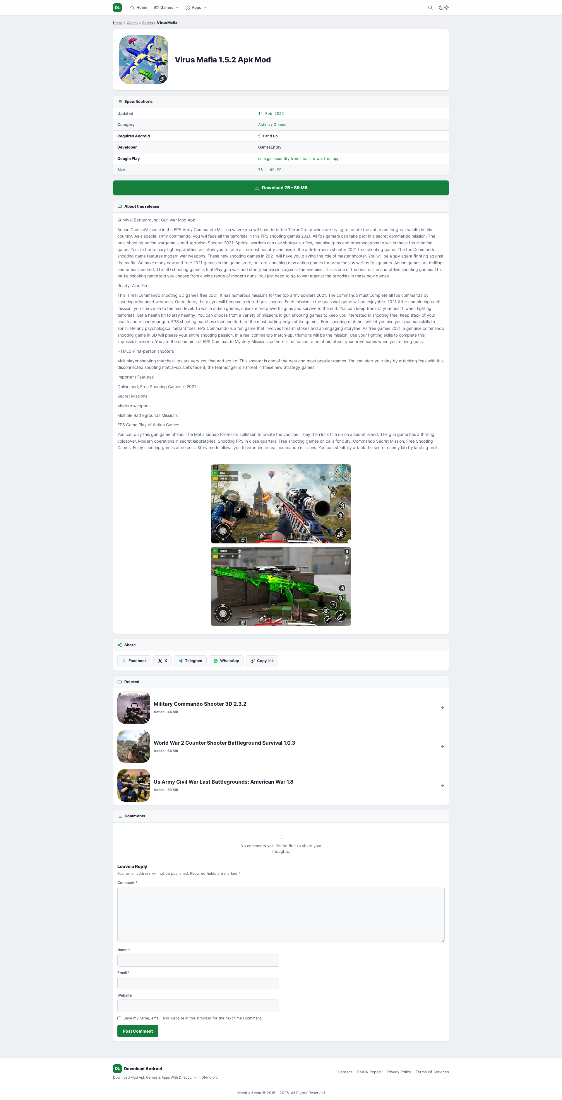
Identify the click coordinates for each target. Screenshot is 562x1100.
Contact (345, 1072)
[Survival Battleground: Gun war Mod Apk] (281, 503)
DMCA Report (369, 1072)
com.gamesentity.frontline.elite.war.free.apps (300, 158)
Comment (127, 882)
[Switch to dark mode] (443, 7)
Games (166, 7)
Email (123, 973)
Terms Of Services (432, 1072)
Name (123, 950)
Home (142, 7)
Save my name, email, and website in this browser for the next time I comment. (193, 1018)
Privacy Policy (398, 1072)
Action (147, 23)
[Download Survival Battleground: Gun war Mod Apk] (281, 586)
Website (124, 995)
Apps (196, 7)
